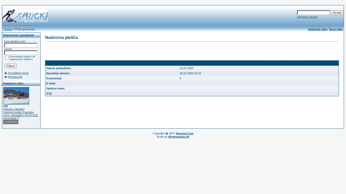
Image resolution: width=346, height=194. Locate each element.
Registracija (15, 76)
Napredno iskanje (307, 16)
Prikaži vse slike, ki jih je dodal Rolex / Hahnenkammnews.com (296, 63)
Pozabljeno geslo (18, 73)
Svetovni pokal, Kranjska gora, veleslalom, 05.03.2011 (20, 114)
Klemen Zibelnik (14, 109)
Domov (8, 29)
